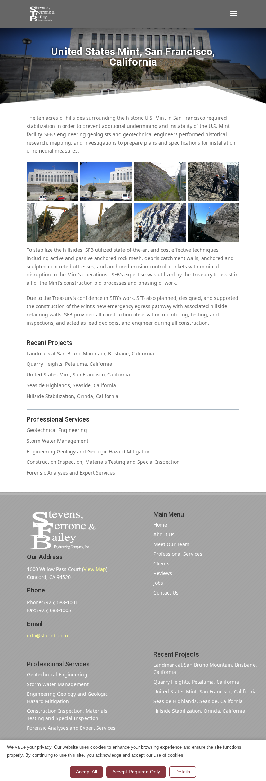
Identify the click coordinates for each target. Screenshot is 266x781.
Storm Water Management (57, 440)
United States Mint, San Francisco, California (78, 374)
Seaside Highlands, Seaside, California (71, 385)
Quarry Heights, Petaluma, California (69, 364)
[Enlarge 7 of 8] (176, 212)
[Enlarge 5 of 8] (68, 212)
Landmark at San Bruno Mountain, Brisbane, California (90, 353)
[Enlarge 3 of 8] (176, 170)
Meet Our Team (171, 544)
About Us (164, 534)
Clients (161, 563)
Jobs (158, 583)
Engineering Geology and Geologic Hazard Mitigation (89, 451)
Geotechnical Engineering (57, 430)
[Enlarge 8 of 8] (230, 212)
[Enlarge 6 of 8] (122, 212)
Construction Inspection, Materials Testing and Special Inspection (103, 462)
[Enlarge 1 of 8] (68, 170)
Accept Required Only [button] (136, 771)
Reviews (162, 573)
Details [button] (182, 771)
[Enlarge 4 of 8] (230, 170)
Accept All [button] (86, 771)
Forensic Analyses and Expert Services (71, 472)
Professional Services (177, 553)
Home (160, 524)
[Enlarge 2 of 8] (122, 170)
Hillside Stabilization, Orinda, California (72, 396)
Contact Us (165, 592)
